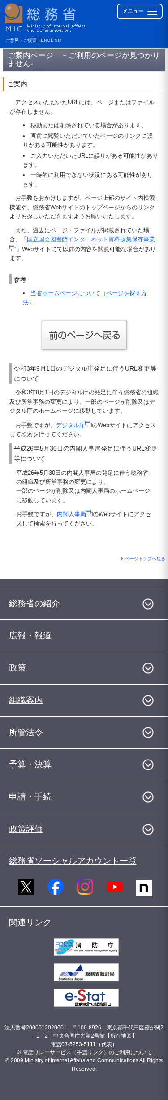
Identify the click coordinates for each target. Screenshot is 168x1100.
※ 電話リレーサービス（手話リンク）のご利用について (84, 1052)
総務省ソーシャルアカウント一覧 (73, 861)
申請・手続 (30, 796)
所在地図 (121, 1035)
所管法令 (26, 732)
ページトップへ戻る (145, 558)
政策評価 (26, 829)
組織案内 (26, 700)
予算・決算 (30, 764)
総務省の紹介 (34, 603)
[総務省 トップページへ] (45, 17)
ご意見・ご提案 (21, 40)
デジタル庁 (70, 425)
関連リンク (30, 922)
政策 (17, 667)
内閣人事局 (71, 514)
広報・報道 (30, 635)
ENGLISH (51, 40)
